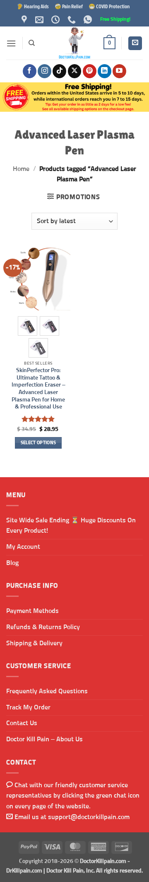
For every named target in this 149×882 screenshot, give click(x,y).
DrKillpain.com (24, 871)
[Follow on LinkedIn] (104, 71)
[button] (11, 43)
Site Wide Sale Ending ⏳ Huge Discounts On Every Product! (71, 525)
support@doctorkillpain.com (89, 817)
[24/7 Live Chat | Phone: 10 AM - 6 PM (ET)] (56, 19)
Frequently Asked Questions (47, 691)
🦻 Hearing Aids (33, 6)
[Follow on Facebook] (29, 71)
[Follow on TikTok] (59, 71)
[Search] (32, 43)
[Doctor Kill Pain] (74, 43)
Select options (38, 442)
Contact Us (21, 723)
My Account (23, 546)
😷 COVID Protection (109, 6)
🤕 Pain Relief (69, 6)
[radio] (27, 326)
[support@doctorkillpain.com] (40, 19)
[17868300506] (89, 19)
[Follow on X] (75, 71)
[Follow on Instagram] (44, 71)
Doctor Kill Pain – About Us (44, 739)
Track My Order (28, 707)
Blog (12, 563)
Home (21, 169)
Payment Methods (32, 611)
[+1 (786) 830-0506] (72, 19)
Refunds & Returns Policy (43, 627)
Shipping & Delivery (34, 643)
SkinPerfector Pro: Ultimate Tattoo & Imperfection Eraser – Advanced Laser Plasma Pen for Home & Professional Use (38, 389)
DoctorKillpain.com (103, 861)
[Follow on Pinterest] (89, 71)
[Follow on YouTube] (119, 71)
